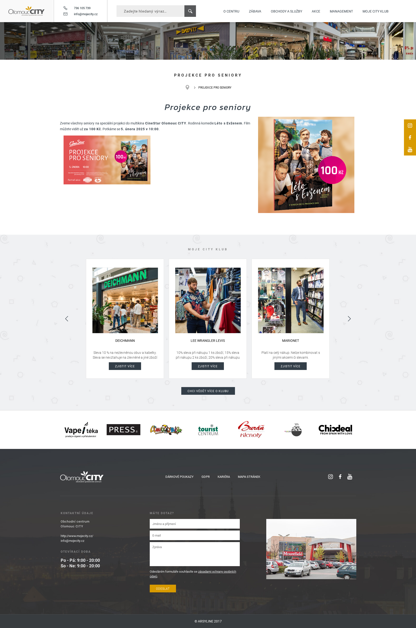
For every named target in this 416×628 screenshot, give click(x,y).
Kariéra (224, 476)
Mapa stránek (249, 476)
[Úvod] (190, 87)
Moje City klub (376, 11)
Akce (316, 11)
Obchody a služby (286, 11)
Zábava (255, 11)
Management (341, 11)
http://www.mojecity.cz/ (77, 536)
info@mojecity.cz (86, 14)
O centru (231, 11)
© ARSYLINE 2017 (208, 621)
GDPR (206, 476)
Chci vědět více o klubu (208, 391)
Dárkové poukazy (179, 476)
